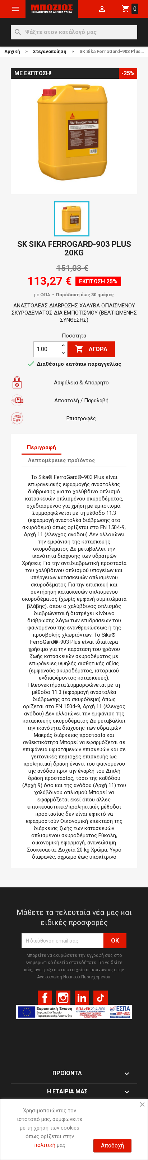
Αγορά (91, 349)
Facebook (45, 998)
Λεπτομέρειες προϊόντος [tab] (61, 460)
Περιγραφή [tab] (41, 447)
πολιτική (44, 1145)
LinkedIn (82, 998)
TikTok (100, 998)
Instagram (63, 998)
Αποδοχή (112, 1145)
